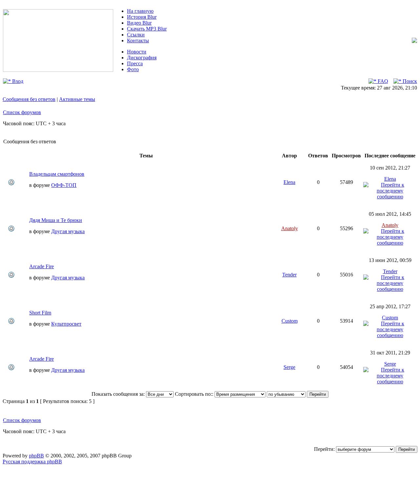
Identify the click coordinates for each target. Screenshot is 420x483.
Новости (136, 51)
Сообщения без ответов (29, 99)
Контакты (138, 40)
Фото (133, 69)
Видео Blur (139, 23)
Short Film (40, 312)
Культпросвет (66, 324)
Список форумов (22, 112)
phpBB (36, 455)
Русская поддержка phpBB (32, 461)
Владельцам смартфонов (56, 174)
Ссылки (136, 34)
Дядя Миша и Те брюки (55, 220)
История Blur (142, 17)
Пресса (135, 63)
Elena (289, 182)
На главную (140, 11)
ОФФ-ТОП (63, 185)
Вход (17, 81)
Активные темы (77, 99)
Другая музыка (68, 231)
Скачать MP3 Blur (147, 28)
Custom (290, 321)
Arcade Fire (41, 266)
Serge (289, 367)
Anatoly (289, 228)
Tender (289, 274)
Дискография (142, 57)
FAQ (382, 81)
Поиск (409, 81)
